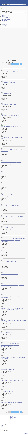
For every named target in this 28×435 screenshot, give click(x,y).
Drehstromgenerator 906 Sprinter (9, 184)
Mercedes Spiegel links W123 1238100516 (11, 206)
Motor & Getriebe (6, 23)
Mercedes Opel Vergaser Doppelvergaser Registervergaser (11, 296)
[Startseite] (4, 419)
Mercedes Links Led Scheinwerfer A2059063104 (12, 216)
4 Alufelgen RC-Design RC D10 (8, 82)
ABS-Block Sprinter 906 (6, 195)
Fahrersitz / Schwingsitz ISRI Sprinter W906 (11, 402)
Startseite (11, 416)
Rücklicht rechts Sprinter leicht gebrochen (11, 162)
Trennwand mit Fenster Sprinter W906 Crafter (12, 380)
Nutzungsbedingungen (5, 427)
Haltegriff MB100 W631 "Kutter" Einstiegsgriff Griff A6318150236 (13, 358)
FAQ (2, 425)
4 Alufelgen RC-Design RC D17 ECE (9, 71)
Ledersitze (3, 250)
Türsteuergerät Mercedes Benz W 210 (10, 115)
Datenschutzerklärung (5, 429)
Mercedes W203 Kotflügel (7, 332)
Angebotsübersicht (13, 417)
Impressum (26, 433)
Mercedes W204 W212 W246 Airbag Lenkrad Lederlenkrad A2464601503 (11, 368)
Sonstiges (4, 27)
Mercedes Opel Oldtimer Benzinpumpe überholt (12, 285)
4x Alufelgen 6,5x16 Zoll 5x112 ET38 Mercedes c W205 (12, 138)
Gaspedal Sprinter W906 (7, 391)
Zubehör (4, 25)
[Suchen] (24, 4)
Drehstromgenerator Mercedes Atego (10, 173)
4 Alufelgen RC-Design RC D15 (8, 104)
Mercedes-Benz (5, 15)
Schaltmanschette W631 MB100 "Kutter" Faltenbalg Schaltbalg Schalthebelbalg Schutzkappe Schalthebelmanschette (13, 345)
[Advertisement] (9, 43)
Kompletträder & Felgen (7, 21)
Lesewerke (4, 24)
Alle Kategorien (5, 14)
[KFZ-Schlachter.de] (7, 2)
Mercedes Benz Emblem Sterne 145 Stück (11, 126)
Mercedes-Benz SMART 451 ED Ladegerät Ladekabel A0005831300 (13, 150)
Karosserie (4, 20)
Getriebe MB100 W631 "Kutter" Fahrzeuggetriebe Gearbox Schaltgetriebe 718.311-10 (12, 262)
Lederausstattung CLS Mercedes (9, 227)
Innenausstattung (6, 19)
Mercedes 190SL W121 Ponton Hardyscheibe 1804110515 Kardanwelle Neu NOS (12, 309)
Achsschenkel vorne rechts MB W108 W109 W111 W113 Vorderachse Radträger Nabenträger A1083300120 (13, 240)
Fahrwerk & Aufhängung (7, 18)
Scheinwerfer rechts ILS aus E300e (9, 274)
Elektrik (3, 16)
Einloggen (12, 419)
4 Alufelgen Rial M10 (6, 93)
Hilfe (2, 426)
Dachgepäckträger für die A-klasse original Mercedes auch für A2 (13, 321)
